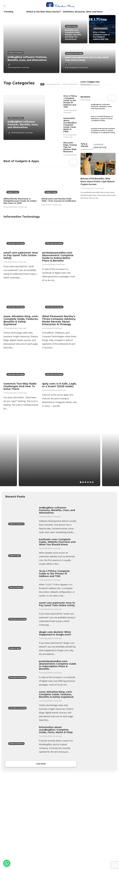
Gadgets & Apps (71, 26)
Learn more (12, 839)
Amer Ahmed (46, 205)
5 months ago (22, 393)
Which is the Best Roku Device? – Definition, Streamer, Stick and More (64, 11)
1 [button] (80, 482)
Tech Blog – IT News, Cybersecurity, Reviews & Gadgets (82, 860)
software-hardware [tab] (70, 84)
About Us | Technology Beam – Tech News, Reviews (29, 860)
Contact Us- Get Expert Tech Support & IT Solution (43, 865)
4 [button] (88, 482)
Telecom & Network (100, 28)
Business (98, 792)
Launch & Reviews (31, 460)
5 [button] (90, 482)
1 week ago (25, 67)
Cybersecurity (98, 797)
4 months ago (22, 207)
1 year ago (41, 479)
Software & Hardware (15, 52)
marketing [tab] (98, 144)
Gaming (98, 809)
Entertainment (98, 800)
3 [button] (85, 482)
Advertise (11, 865)
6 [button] (93, 482)
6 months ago (61, 390)
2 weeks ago (83, 67)
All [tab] (42, 84)
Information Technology (74, 53)
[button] (6, 863)
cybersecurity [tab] (99, 147)
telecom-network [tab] (53, 84)
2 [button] (83, 482)
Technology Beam (14, 67)
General (98, 813)
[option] (59, 44)
